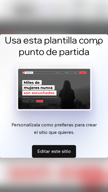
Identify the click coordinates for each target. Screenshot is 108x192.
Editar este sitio (54, 151)
